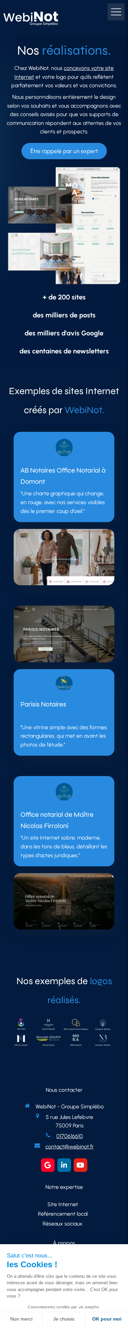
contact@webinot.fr (69, 1146)
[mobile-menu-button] (116, 11)
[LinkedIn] (64, 1165)
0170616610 (69, 1136)
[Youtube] (80, 1165)
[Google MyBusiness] (48, 1165)
